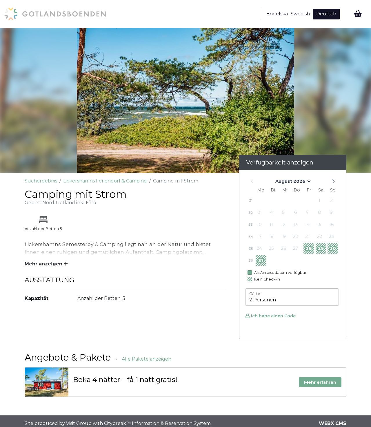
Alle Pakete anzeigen (146, 359)
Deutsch (326, 14)
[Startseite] (55, 14)
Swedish (300, 14)
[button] (333, 181)
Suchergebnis (41, 181)
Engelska (277, 14)
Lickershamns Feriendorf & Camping (105, 181)
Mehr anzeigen (44, 264)
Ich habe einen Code (273, 316)
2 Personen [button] (262, 300)
